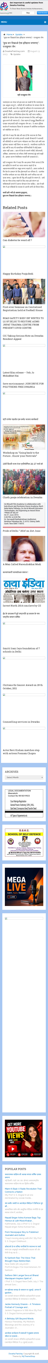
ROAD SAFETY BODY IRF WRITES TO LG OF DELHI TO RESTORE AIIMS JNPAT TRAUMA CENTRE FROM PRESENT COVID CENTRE (23, 323)
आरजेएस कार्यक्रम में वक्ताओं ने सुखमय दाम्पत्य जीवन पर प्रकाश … (22, 1334)
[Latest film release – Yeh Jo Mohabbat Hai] (24, 357)
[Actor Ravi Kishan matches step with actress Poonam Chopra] (24, 737)
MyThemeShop (28, 1356)
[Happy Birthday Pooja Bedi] (24, 258)
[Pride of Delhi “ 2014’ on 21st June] (24, 515)
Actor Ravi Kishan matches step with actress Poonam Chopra (21, 752)
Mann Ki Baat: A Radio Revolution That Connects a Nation (23, 1190)
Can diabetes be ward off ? (17, 240)
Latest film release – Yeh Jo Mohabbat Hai (18, 374)
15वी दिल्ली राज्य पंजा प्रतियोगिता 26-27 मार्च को (23, 463)
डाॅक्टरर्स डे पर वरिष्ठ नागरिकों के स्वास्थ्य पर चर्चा (23, 1246)
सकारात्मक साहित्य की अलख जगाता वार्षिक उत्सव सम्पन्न (23, 1176)
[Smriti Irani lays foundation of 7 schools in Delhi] (24, 634)
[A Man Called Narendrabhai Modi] (24, 548)
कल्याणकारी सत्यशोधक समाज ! (15, 572)
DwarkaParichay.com (15, 51)
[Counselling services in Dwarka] (24, 706)
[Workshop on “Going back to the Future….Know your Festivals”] (24, 437)
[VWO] (10, 13)
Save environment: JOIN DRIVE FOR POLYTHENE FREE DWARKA (23, 385)
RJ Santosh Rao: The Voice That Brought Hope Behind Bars (20, 1259)
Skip (28, 13)
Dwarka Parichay (16, 1354)
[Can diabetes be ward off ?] (24, 224)
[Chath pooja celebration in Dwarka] (24, 482)
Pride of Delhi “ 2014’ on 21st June (21, 530)
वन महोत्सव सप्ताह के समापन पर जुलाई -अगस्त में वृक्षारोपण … (23, 1291)
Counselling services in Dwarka (21, 721)
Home (10, 34)
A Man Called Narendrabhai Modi (22, 564)
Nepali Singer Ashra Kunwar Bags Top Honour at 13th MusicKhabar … (23, 1219)
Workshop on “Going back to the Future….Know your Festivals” (21, 454)
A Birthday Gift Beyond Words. (19, 1318)
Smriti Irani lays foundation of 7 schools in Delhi (21, 650)
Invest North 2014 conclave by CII (22, 605)
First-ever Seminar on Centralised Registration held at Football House (23, 308)
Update (19, 34)
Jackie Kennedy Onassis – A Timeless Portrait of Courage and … (23, 1305)
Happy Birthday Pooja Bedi (18, 273)
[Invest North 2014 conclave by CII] (24, 590)
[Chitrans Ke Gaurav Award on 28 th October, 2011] (24, 669)
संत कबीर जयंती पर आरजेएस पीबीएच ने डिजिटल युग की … (24, 1205)
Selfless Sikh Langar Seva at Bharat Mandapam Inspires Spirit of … (22, 1277)
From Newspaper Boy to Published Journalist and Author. (21, 1233)
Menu (4, 22)
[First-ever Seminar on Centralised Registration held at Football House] (24, 291)
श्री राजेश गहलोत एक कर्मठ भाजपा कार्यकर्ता (20, 419)
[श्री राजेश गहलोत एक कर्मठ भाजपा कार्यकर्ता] (24, 404)
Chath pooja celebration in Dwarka (22, 497)
